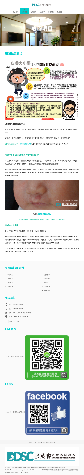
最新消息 (33, 12)
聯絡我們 (59, 12)
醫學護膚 (47, 290)
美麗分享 (42, 12)
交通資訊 (10, 286)
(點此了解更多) (25, 144)
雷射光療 (47, 286)
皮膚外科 (47, 279)
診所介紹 (10, 275)
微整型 (46, 282)
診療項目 (24, 12)
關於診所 (15, 12)
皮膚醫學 (47, 275)
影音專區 (51, 12)
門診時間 (10, 282)
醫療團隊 (10, 279)
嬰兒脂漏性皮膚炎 (44, 214)
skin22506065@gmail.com (21, 316)
